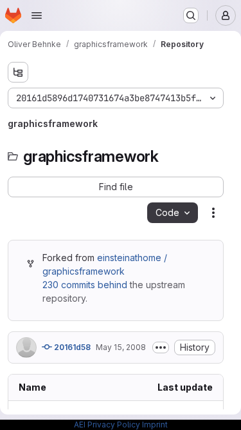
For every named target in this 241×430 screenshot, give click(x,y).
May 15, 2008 (121, 347)
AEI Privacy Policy (107, 424)
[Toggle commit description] (160, 347)
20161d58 (71, 347)
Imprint (155, 424)
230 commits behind (84, 284)
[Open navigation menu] (36, 15)
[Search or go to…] (191, 15)
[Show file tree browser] (18, 72)
